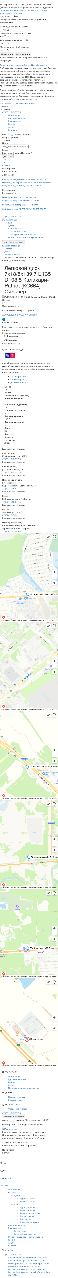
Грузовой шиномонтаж (25, 234)
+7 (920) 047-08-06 (11, 531)
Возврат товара (15, 1099)
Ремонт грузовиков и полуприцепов (25, 237)
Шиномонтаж (14, 120)
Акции (11, 126)
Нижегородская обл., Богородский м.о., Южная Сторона (27, 184)
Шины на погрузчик (29, 1221)
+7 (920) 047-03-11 (11, 515)
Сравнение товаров (17, 1108)
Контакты (12, 129)
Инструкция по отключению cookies (17, 103)
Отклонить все (23, 54)
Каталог (12, 1192)
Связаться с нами (16, 1096)
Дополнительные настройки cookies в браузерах (23, 64)
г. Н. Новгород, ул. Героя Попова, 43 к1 (24, 181)
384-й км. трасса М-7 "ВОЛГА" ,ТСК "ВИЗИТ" (24, 209)
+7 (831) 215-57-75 (11, 112)
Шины (11, 222)
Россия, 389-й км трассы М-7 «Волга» (20, 204)
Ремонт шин (20, 231)
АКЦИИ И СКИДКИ (28, 314)
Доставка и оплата (17, 118)
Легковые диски (27, 1201)
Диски (11, 225)
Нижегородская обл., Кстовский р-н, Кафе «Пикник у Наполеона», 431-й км (28, 1265)
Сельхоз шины (27, 1216)
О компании (14, 115)
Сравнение (12, 335)
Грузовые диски (27, 1198)
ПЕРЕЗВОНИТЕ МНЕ (13, 242)
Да (4, 156)
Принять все (7, 54)
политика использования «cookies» (17, 10)
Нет (10, 156)
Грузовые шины (27, 1207)
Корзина (6, 165)
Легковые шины (27, 1210)
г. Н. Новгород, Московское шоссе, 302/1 (22, 179)
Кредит (11, 123)
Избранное (11, 339)
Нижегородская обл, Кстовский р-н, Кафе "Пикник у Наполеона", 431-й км (20, 199)
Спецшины (25, 1219)
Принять (4, 106)
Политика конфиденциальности (23, 1088)
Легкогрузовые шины (30, 1213)
